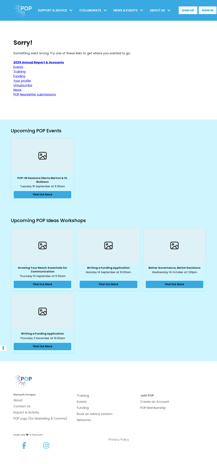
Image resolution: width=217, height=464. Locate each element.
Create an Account (154, 402)
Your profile (22, 81)
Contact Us (22, 406)
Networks (84, 420)
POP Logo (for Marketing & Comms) (40, 418)
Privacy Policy (118, 439)
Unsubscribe (22, 85)
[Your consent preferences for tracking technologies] (3, 348)
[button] (56, 10)
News (17, 90)
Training (19, 71)
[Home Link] (22, 10)
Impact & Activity (26, 412)
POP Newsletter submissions (34, 94)
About (18, 400)
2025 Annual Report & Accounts (38, 62)
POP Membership (153, 408)
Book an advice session (94, 414)
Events (18, 67)
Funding (19, 76)
